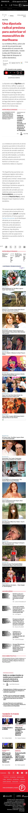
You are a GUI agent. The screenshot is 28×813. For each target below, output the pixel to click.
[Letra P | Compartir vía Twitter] (10, 247)
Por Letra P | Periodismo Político (5, 62)
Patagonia (15, 781)
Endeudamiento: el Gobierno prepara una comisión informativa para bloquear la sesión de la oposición (14, 691)
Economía (13, 777)
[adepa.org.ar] (18, 796)
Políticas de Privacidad (21, 810)
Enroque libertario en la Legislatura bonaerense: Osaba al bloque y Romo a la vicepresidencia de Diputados (14, 704)
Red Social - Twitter (9, 773)
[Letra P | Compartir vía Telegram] (20, 247)
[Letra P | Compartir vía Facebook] (15, 247)
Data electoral (12, 9)
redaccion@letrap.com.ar (18, 808)
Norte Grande (7, 781)
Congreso (22, 781)
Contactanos (3, 773)
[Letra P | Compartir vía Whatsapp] (6, 247)
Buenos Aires (20, 777)
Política (12, 15)
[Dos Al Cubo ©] (7, 796)
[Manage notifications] (24, 804)
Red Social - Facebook (13, 773)
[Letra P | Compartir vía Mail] (24, 247)
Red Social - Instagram (18, 773)
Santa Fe (9, 779)
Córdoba (22, 779)
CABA (4, 779)
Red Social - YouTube (22, 773)
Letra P (5, 15)
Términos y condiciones (12, 809)
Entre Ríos (16, 779)
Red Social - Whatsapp (26, 773)
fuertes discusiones (8, 218)
